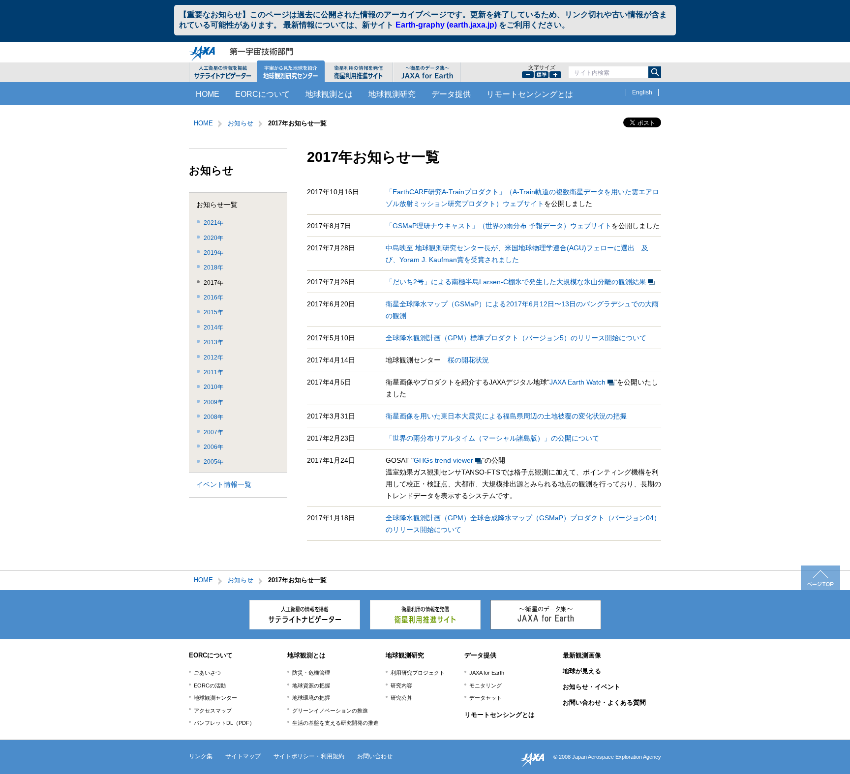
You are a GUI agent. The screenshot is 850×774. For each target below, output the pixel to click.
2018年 (213, 267)
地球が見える (582, 671)
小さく (528, 74)
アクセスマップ (213, 711)
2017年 (213, 282)
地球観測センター (215, 698)
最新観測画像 (582, 655)
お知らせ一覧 (217, 204)
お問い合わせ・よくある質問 (604, 702)
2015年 (213, 312)
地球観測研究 (392, 94)
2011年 (213, 372)
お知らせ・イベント (591, 686)
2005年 (213, 461)
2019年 (213, 252)
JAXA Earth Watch (577, 382)
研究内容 (401, 685)
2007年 (213, 432)
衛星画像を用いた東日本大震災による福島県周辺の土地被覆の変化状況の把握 (506, 416)
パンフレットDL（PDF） (224, 723)
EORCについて (262, 94)
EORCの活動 (210, 685)
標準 (541, 74)
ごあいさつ (207, 673)
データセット (485, 698)
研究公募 (401, 698)
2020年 (213, 238)
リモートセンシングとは (529, 94)
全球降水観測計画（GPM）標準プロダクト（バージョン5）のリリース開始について (516, 338)
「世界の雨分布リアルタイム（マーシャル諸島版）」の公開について (492, 438)
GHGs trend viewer (443, 460)
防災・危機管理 (311, 673)
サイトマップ (243, 756)
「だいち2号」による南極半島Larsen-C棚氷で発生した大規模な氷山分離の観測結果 (516, 282)
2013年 (213, 342)
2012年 (213, 357)
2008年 (213, 417)
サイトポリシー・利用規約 (308, 756)
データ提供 (451, 94)
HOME (207, 94)
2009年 (213, 402)
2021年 (213, 222)
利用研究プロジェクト (418, 673)
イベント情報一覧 (223, 484)
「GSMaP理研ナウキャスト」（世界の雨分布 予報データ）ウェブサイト (498, 226)
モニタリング (485, 685)
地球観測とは (329, 94)
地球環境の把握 (311, 698)
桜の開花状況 (468, 360)
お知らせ (240, 123)
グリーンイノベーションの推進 (330, 711)
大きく (555, 74)
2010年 (213, 387)
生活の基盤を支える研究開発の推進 (335, 723)
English (642, 92)
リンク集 (200, 756)
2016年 (213, 297)
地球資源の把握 (311, 685)
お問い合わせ (375, 756)
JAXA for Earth (486, 673)
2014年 (213, 327)
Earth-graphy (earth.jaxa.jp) (446, 25)
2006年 (213, 447)
